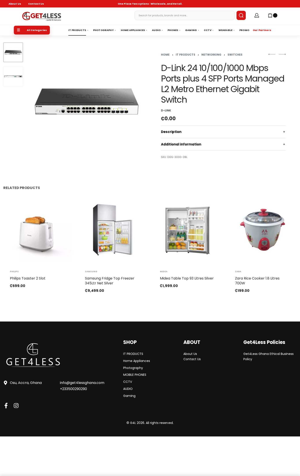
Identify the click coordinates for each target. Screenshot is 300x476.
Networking (211, 54)
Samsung (91, 271)
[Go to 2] (13, 76)
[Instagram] (16, 405)
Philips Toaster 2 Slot (27, 278)
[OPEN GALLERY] (86, 101)
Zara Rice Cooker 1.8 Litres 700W (257, 280)
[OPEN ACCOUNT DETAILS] (256, 15)
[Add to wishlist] (61, 205)
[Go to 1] (13, 52)
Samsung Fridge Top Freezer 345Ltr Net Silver (109, 280)
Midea (163, 271)
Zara (238, 271)
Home (165, 54)
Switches (235, 54)
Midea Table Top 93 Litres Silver (187, 278)
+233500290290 (73, 388)
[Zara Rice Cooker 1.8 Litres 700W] (262, 229)
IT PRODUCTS (185, 54)
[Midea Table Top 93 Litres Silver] (187, 229)
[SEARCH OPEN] (241, 15)
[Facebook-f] (6, 405)
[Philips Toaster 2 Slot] (37, 229)
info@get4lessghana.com (82, 382)
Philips (14, 271)
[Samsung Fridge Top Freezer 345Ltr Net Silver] (112, 229)
